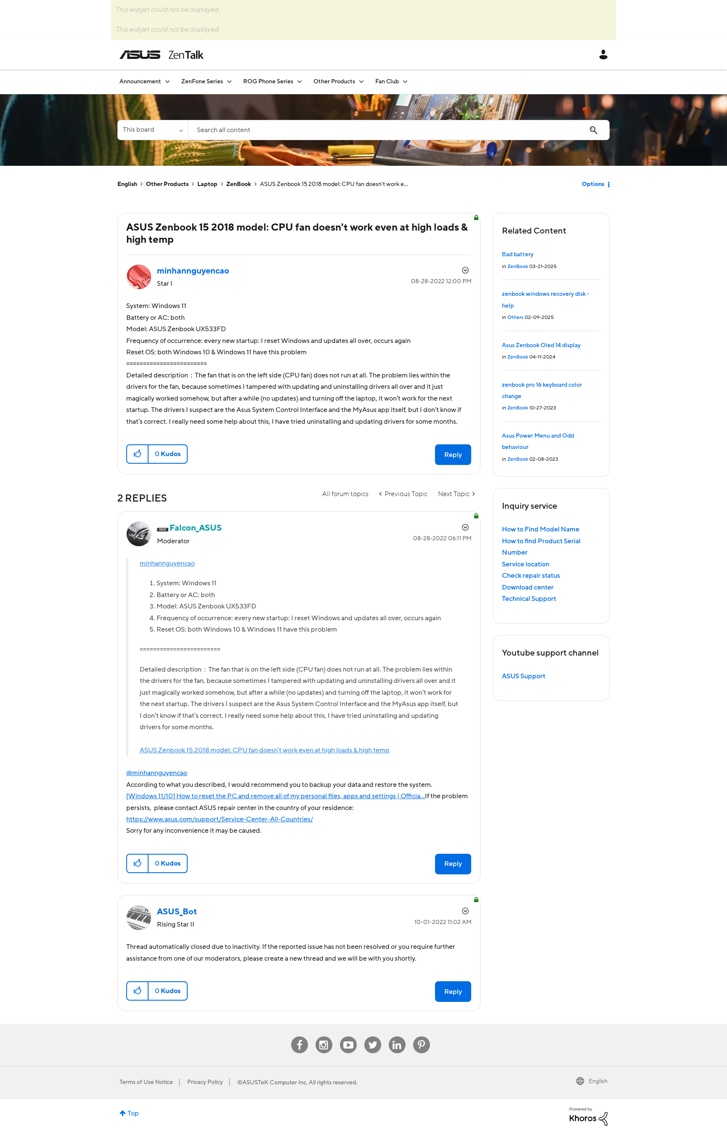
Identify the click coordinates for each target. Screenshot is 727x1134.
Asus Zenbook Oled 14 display (541, 345)
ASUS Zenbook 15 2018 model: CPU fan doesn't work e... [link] (334, 184)
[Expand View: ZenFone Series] (229, 81)
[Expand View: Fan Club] (405, 81)
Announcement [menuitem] (140, 81)
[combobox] (399, 130)
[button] (138, 454)
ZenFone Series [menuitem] (202, 81)
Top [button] (133, 1113)
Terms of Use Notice (146, 1082)
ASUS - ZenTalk (161, 54)
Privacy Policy (205, 1082)
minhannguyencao (167, 563)
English (127, 184)
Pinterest (421, 1036)
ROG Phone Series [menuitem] (268, 81)
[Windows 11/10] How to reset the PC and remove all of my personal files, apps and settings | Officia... (275, 796)
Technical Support (529, 599)
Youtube (348, 1036)
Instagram (324, 1036)
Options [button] (593, 184)
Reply (453, 455)
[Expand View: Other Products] (361, 81)
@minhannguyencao (156, 773)
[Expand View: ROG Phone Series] (299, 81)
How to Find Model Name (540, 529)
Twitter (372, 1036)
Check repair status (531, 575)
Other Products (167, 184)
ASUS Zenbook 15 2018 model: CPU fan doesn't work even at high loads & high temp (265, 750)
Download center (528, 587)
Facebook (299, 1036)
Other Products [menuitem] (334, 81)
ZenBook (238, 184)
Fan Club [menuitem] (387, 81)
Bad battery (517, 254)
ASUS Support (523, 676)
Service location (525, 564)
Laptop (207, 184)
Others (515, 317)
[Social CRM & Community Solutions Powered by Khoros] (589, 1116)
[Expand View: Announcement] (167, 81)
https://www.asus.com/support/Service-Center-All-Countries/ (219, 819)
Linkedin (397, 1036)
